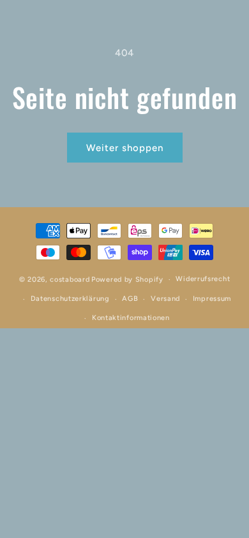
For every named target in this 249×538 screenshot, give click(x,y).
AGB (130, 298)
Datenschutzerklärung (70, 298)
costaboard (69, 279)
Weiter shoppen (124, 148)
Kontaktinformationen (131, 318)
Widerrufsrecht (203, 279)
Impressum (212, 298)
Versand (165, 298)
